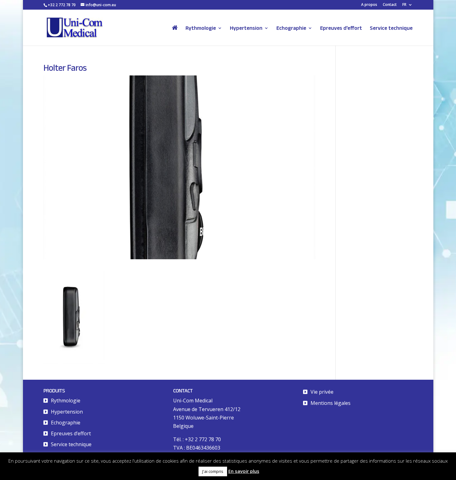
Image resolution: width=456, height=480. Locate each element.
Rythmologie (201, 28)
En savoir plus (243, 471)
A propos (369, 5)
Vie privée (322, 391)
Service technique (391, 28)
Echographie (291, 28)
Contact (390, 5)
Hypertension (246, 28)
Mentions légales (331, 403)
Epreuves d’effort (341, 28)
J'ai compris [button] (212, 471)
